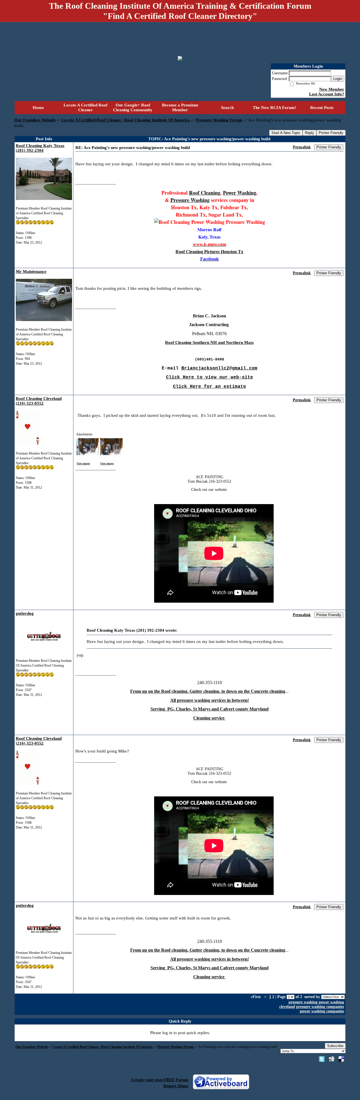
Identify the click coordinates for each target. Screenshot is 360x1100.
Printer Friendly (331, 133)
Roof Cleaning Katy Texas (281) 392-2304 (40, 148)
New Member (331, 89)
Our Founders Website (35, 120)
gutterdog (25, 613)
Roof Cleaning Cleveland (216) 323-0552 (39, 401)
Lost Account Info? (326, 94)
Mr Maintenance (31, 271)
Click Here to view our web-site (209, 377)
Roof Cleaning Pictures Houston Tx (209, 251)
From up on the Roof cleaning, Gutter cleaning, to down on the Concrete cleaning (207, 691)
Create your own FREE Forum (159, 1079)
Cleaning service (209, 718)
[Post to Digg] (331, 1059)
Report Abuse (175, 1086)
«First (256, 997)
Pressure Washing (190, 200)
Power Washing (239, 192)
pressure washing (303, 1002)
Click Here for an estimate (209, 386)
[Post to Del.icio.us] (341, 1059)
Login (337, 79)
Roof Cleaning (204, 192)
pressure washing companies (320, 1007)
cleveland (287, 1007)
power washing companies (322, 1011)
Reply (309, 133)
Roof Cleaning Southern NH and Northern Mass (209, 342)
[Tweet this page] (321, 1059)
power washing (331, 1002)
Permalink (302, 147)
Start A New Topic (285, 133)
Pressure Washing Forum (219, 120)
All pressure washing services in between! (209, 700)
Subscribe (335, 1046)
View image (83, 463)
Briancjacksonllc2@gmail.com (219, 368)
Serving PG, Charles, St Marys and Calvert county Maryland (209, 709)
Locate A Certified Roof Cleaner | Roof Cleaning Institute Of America (126, 120)
